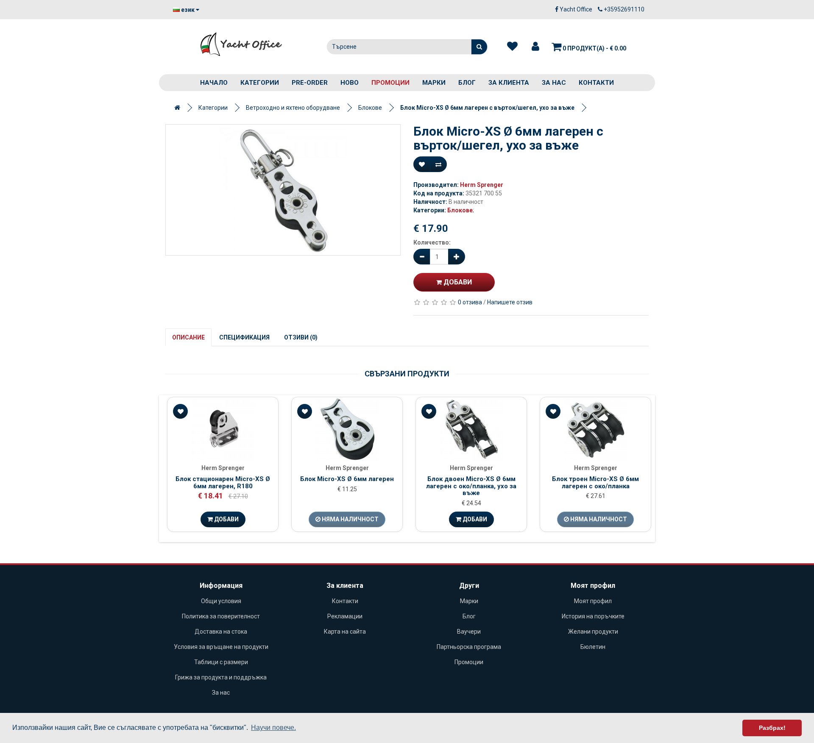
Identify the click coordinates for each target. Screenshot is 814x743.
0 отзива (470, 302)
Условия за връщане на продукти (221, 646)
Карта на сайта (345, 631)
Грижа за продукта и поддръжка (221, 677)
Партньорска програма (469, 646)
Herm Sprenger (481, 184)
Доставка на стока (221, 631)
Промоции (390, 82)
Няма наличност (350, 519)
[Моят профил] (535, 46)
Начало (214, 82)
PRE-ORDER (310, 82)
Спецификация (244, 337)
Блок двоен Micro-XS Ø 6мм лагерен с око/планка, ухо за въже (471, 486)
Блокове (370, 107)
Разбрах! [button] (772, 727)
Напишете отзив (509, 302)
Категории (259, 82)
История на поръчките (593, 616)
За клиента (508, 82)
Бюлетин (592, 646)
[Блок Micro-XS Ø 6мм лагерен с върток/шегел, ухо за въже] (283, 190)
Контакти (596, 82)
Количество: (432, 242)
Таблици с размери (221, 662)
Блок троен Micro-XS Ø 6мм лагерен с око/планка (595, 482)
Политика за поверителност (221, 616)
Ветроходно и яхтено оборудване (293, 107)
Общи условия (221, 601)
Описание (188, 337)
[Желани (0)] (512, 46)
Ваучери (469, 631)
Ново (349, 82)
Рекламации (344, 616)
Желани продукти (593, 631)
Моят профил (593, 601)
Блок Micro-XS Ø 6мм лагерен (347, 479)
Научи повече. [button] (273, 727)
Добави (457, 282)
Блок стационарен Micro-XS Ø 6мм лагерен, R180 (223, 482)
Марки (434, 82)
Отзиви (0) (301, 337)
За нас (554, 82)
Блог (467, 82)
